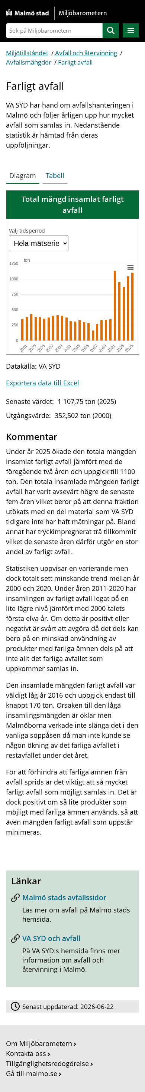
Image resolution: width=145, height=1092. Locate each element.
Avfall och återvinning (86, 53)
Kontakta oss (26, 1053)
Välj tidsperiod (27, 230)
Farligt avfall (75, 62)
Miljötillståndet (27, 53)
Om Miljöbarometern (39, 1043)
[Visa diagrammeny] (130, 267)
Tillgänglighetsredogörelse (47, 1063)
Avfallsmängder (28, 62)
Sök (111, 30)
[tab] (24, 174)
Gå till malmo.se (31, 1073)
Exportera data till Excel (42, 382)
